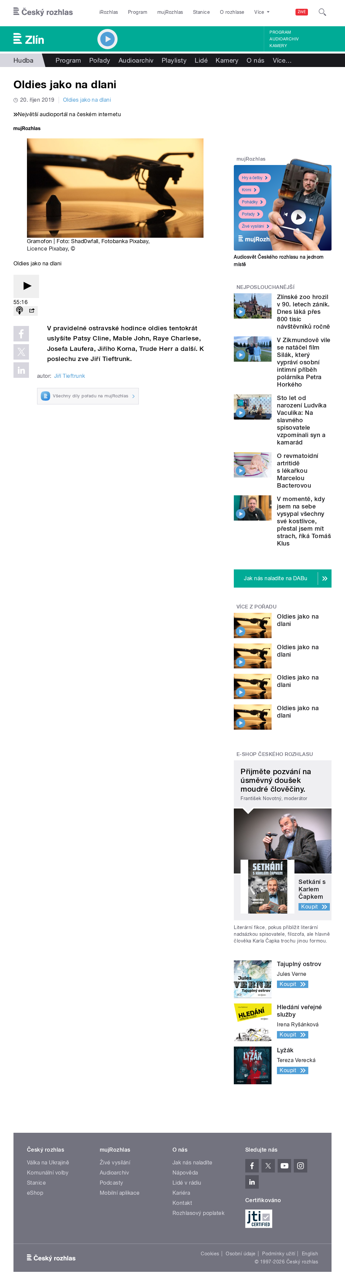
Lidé (201, 60)
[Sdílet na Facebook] (21, 333)
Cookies (210, 1253)
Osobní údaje (241, 1253)
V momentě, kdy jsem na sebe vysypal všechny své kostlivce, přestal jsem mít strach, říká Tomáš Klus (304, 521)
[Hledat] (322, 12)
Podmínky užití (278, 1253)
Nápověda (185, 1172)
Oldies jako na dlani (87, 100)
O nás (255, 60)
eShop (35, 1193)
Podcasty (111, 1183)
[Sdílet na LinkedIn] (21, 370)
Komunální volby (47, 1172)
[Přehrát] (26, 286)
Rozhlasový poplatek (198, 1213)
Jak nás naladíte (192, 1162)
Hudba (23, 60)
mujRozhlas (170, 12)
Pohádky (250, 202)
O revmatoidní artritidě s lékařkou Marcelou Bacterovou (297, 470)
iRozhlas (108, 12)
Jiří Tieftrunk (69, 376)
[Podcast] (19, 311)
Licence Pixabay (47, 248)
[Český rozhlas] (43, 12)
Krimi (246, 190)
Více (282, 60)
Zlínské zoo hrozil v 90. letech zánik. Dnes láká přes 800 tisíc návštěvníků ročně (303, 311)
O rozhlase (232, 12)
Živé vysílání (253, 226)
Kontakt (182, 1203)
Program (137, 12)
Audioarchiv (284, 39)
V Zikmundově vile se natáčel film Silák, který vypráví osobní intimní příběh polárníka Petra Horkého (303, 362)
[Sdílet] (32, 311)
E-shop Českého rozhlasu (275, 754)
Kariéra (181, 1193)
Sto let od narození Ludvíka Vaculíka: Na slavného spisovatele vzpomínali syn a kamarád (301, 420)
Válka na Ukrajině (48, 1162)
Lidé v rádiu (186, 1183)
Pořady (100, 60)
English (310, 1253)
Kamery (278, 45)
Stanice (201, 12)
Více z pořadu (257, 607)
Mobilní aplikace (120, 1193)
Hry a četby (252, 177)
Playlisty (174, 60)
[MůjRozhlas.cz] (26, 129)
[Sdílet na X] (21, 352)
